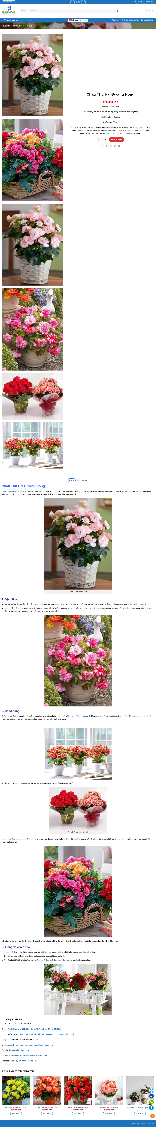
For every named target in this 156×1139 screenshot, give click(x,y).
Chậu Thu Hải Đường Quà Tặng (139, 1108)
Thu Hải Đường (28, 26)
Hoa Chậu (16, 26)
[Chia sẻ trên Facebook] (102, 146)
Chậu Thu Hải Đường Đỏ (78, 1108)
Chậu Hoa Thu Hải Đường (109, 1108)
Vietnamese (77, 20)
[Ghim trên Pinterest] (115, 146)
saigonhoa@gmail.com (17, 1045)
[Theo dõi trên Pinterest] (85, 1)
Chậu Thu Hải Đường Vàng (16, 1108)
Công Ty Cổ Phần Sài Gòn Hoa (24, 1061)
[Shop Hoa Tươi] (9, 11)
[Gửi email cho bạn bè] (110, 146)
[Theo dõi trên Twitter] (81, 1)
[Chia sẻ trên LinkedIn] (119, 146)
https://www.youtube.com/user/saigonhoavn (28, 1055)
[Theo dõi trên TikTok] (78, 1)
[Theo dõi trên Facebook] (70, 1)
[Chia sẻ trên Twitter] (106, 146)
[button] (144, 2)
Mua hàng (116, 139)
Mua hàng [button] (16, 1113)
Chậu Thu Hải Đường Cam (47, 1108)
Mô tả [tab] (71, 480)
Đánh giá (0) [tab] (82, 480)
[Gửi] (117, 11)
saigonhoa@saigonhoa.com (41, 1045)
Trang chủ (6, 26)
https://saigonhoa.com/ (19, 1050)
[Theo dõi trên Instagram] (74, 1)
